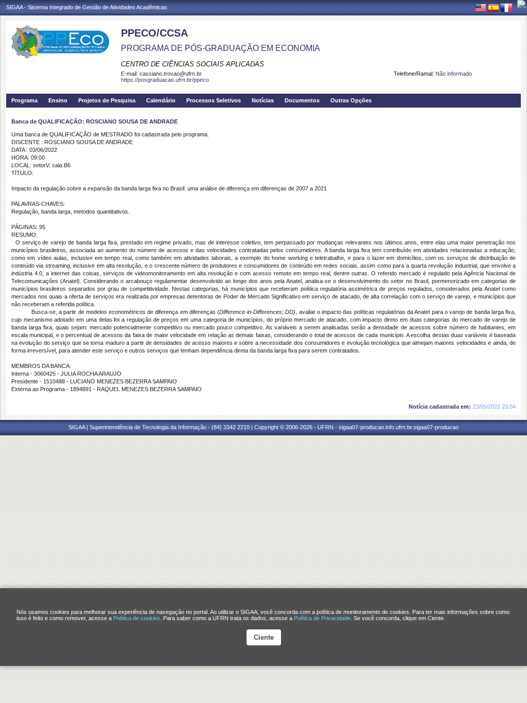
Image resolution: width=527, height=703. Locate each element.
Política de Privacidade (322, 618)
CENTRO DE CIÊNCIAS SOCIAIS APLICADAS (192, 64)
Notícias (263, 100)
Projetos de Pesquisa (106, 100)
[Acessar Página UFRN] (521, 4)
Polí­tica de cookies (136, 618)
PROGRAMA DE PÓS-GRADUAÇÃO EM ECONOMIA (220, 48)
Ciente (264, 637)
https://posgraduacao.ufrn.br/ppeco (165, 80)
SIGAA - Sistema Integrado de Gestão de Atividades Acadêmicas (86, 7)
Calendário (160, 100)
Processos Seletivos (213, 100)
